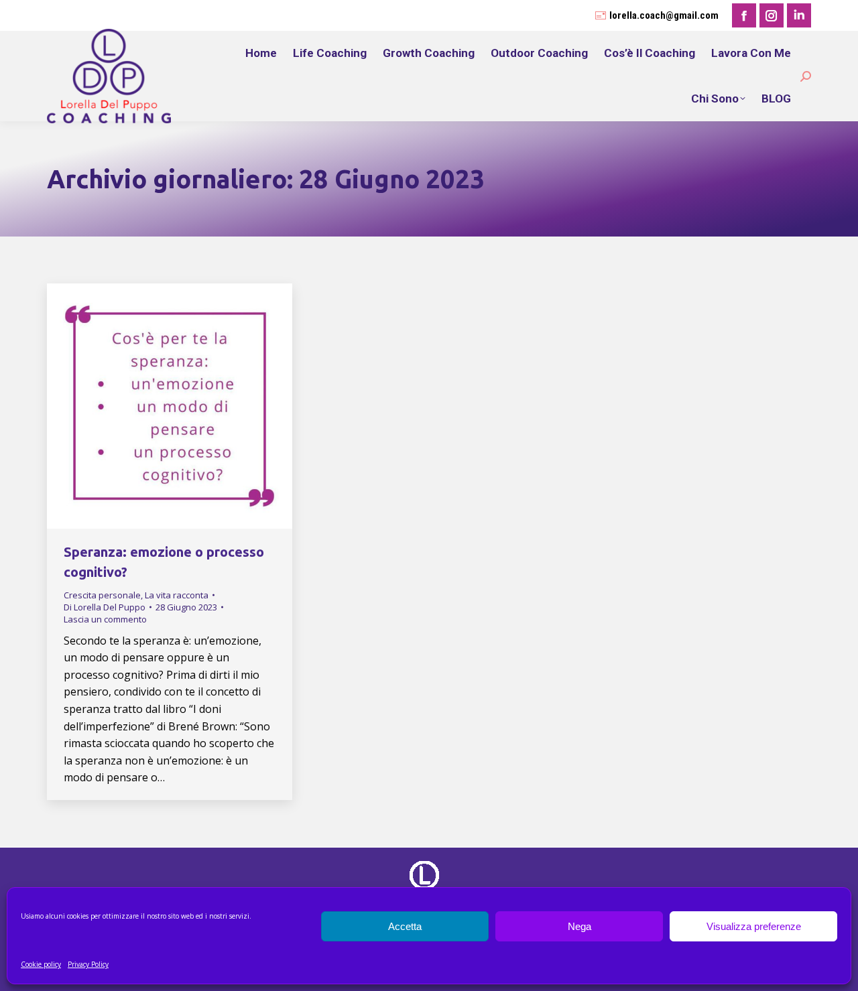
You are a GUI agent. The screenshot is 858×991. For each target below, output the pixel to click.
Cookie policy (41, 964)
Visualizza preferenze (754, 926)
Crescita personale (102, 595)
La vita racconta (176, 595)
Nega (579, 926)
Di (104, 607)
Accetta (405, 926)
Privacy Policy (88, 964)
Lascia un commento (105, 619)
